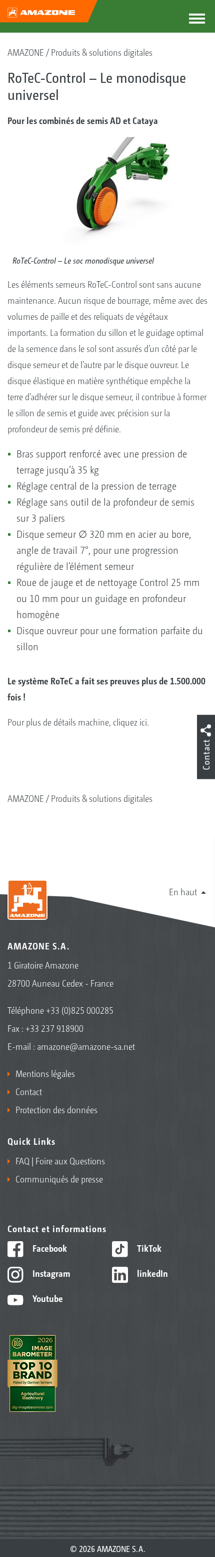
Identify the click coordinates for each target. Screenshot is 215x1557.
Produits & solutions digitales (101, 51)
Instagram (50, 1272)
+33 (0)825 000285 (80, 1009)
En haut (183, 891)
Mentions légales (45, 1072)
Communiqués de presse (59, 1178)
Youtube (46, 1297)
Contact (29, 1091)
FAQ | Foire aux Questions (60, 1160)
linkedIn (151, 1272)
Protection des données (57, 1109)
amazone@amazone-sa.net (86, 1045)
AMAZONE (26, 51)
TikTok (148, 1247)
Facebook (48, 1247)
